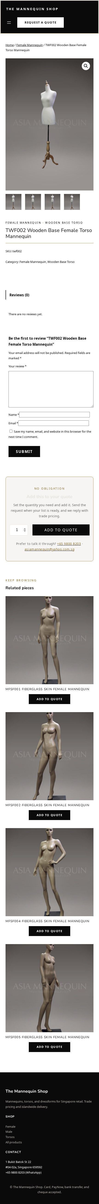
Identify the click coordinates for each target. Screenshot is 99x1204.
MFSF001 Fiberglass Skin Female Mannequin (48, 689)
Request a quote (40, 22)
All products (14, 1142)
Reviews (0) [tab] (19, 295)
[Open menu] (9, 22)
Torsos (10, 1137)
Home (10, 45)
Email (13, 423)
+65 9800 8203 (69, 543)
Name (14, 415)
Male (9, 1132)
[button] (86, 66)
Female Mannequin (29, 45)
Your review (17, 366)
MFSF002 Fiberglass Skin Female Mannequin (48, 805)
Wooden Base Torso (64, 222)
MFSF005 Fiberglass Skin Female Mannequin (48, 1037)
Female (10, 1126)
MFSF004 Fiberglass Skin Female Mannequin (48, 921)
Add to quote (60, 529)
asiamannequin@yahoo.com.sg (49, 549)
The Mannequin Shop (32, 9)
